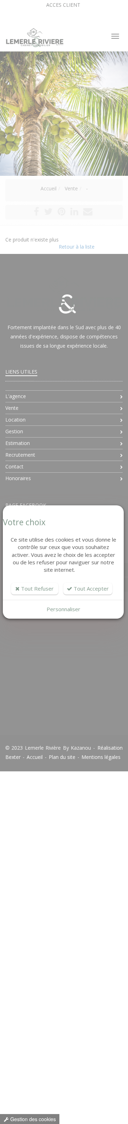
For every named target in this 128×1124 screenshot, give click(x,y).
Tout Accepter (90, 588)
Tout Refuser (37, 588)
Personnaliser (63, 609)
